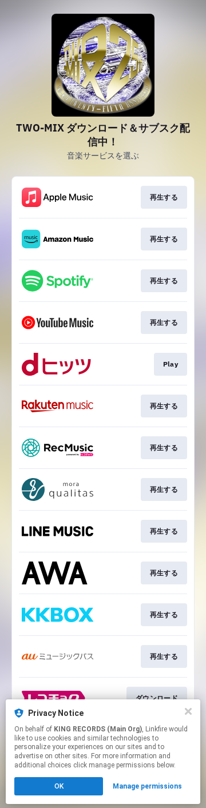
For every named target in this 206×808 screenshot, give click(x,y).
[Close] (188, 711)
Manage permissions (147, 786)
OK (59, 786)
